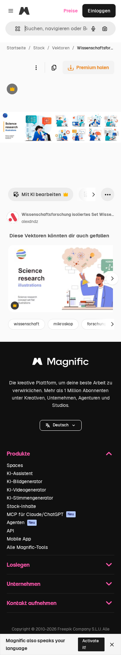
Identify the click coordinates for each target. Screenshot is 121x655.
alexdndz (30, 221)
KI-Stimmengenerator (30, 498)
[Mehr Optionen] (36, 67)
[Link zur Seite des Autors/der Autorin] (13, 218)
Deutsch (61, 425)
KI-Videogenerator (26, 490)
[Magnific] (60, 363)
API (10, 531)
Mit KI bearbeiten (37, 196)
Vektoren (61, 48)
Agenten (21, 522)
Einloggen (99, 11)
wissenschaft (26, 324)
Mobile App (19, 539)
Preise (71, 11)
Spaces (15, 465)
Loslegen (18, 564)
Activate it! (90, 644)
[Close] (112, 645)
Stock (39, 48)
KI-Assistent (20, 473)
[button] (61, 425)
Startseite (16, 48)
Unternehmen (23, 583)
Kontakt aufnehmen (31, 602)
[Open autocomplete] (15, 28)
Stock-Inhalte (21, 506)
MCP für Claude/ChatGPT (40, 514)
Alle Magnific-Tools (27, 547)
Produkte (18, 453)
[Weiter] (93, 194)
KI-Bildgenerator (24, 481)
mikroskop (63, 324)
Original (43, 90)
